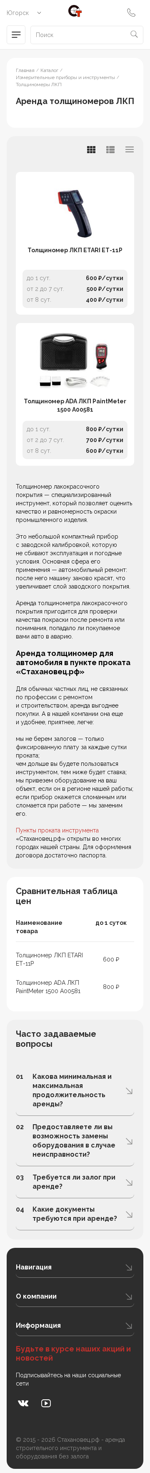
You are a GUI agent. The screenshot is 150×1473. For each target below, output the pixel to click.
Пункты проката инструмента (57, 830)
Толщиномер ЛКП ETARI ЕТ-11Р (75, 250)
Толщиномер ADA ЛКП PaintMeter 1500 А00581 (75, 405)
